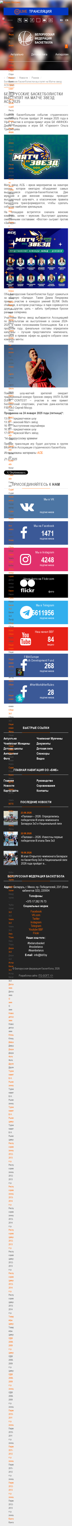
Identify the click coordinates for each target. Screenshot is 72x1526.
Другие (11, 1064)
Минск (11, 395)
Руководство (45, 780)
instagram (51, 20)
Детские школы (13, 748)
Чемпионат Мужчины (50, 738)
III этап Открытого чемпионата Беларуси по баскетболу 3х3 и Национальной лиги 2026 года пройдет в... (44, 859)
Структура (13, 70)
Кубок (11, 562)
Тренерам (13, 330)
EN (66, 20)
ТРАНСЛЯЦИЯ (36, 11)
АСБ (39, 452)
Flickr (36, 933)
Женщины (13, 825)
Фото (11, 1056)
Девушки (12, 1042)
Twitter (36, 918)
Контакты (12, 121)
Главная (12, 27)
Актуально (17, 54)
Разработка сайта (28, 975)
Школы (11, 388)
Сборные (12, 547)
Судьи (11, 511)
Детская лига (39, 54)
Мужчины (13, 775)
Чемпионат (13, 554)
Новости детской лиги (12, 1017)
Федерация (13, 540)
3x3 (10, 912)
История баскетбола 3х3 (13, 966)
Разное (12, 598)
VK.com (36, 915)
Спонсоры (43, 753)
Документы (13, 143)
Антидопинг (62, 54)
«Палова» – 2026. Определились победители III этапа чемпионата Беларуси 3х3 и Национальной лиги (41, 820)
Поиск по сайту (20, 20)
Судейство (13, 489)
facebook (32, 20)
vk (26, 20)
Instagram (36, 922)
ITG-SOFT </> (45, 975)
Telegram (36, 926)
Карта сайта (11, 790)
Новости (12, 518)
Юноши (12, 1035)
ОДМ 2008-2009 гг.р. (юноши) (12, 1381)
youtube (44, 20)
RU (61, 20)
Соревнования (46, 785)
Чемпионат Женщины (17, 743)
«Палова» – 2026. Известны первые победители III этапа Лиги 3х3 (42, 838)
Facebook (36, 911)
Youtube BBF (36, 929)
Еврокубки (13, 590)
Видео (41, 758)
